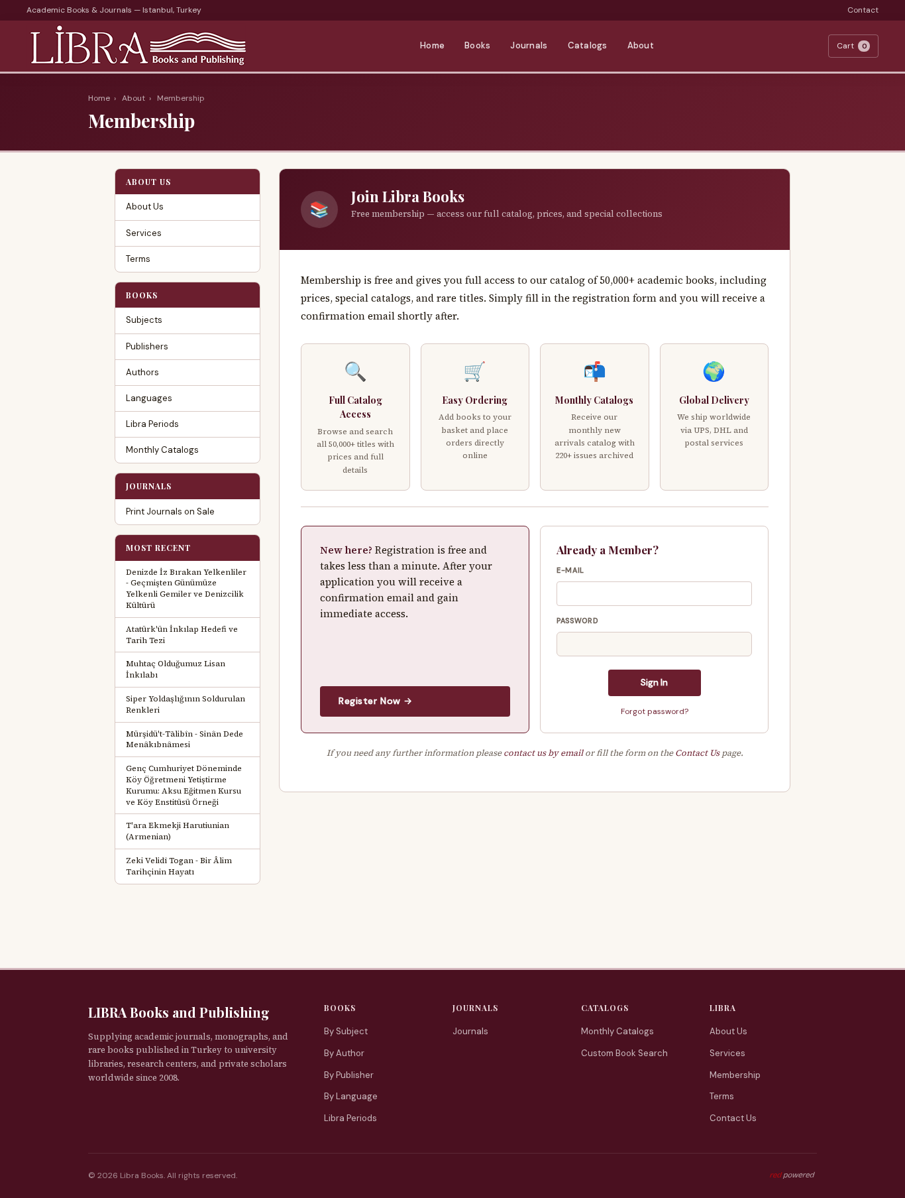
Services (144, 233)
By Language (351, 1096)
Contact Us (697, 752)
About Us (145, 206)
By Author (344, 1053)
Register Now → (376, 701)
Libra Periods (152, 424)
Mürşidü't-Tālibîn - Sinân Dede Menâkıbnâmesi (184, 739)
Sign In (654, 682)
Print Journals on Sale (170, 511)
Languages (149, 398)
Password (577, 620)
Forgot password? (654, 711)
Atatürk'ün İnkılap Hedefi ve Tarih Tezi (182, 635)
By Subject (346, 1031)
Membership (735, 1075)
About (640, 45)
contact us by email (543, 752)
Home (432, 45)
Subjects (144, 320)
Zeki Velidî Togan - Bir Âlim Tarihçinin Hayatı (179, 866)
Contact (862, 10)
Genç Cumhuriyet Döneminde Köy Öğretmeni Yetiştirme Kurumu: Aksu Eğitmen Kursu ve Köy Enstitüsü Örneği (184, 785)
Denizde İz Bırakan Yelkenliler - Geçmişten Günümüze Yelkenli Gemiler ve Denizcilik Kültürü (186, 589)
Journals (528, 45)
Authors (142, 372)
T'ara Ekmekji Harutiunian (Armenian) (177, 831)
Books (477, 45)
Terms (138, 259)
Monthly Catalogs (162, 449)
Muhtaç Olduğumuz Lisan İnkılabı (175, 669)
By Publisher (349, 1075)
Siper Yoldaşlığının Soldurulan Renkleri (185, 704)
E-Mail (570, 570)
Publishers (147, 346)
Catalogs (588, 45)
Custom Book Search (624, 1053)
